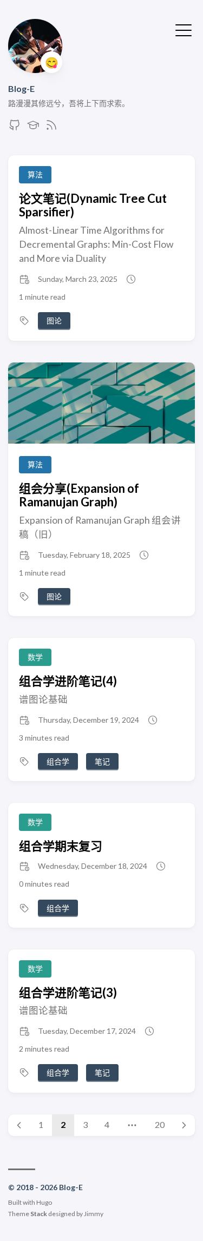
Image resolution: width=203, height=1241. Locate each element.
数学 (35, 657)
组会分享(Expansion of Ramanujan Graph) (79, 495)
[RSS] (51, 128)
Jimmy (93, 1214)
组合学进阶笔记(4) (68, 681)
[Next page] (184, 1125)
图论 (54, 320)
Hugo (44, 1202)
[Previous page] (19, 1125)
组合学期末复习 (60, 846)
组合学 (58, 761)
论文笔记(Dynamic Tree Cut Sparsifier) (93, 205)
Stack (38, 1214)
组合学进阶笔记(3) (68, 992)
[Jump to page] (132, 1125)
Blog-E (21, 88)
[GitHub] (14, 128)
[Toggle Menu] (183, 29)
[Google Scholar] (33, 128)
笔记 (102, 761)
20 (160, 1124)
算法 (35, 174)
